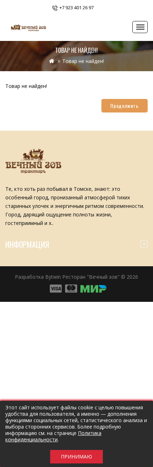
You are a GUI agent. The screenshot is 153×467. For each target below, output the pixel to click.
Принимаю (76, 456)
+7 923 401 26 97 (76, 7)
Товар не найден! (83, 61)
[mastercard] (93, 289)
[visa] (56, 289)
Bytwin (53, 276)
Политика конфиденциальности (53, 436)
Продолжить (124, 105)
